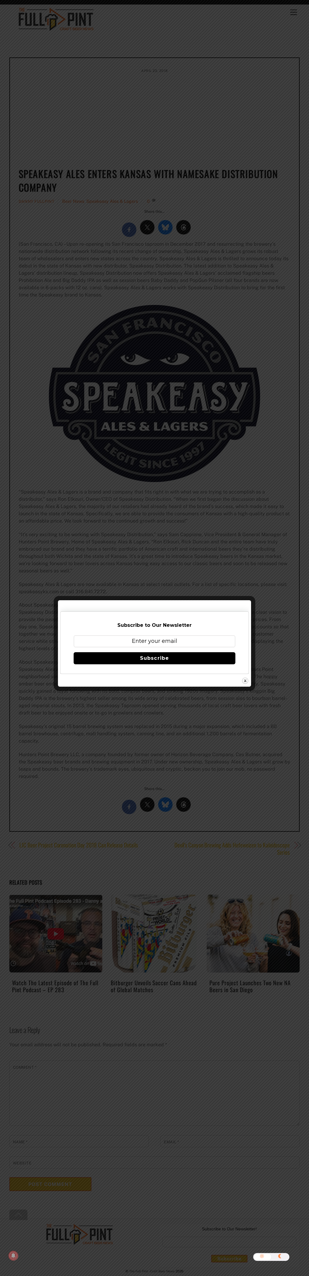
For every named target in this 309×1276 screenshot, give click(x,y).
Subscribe (154, 658)
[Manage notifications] (13, 1256)
